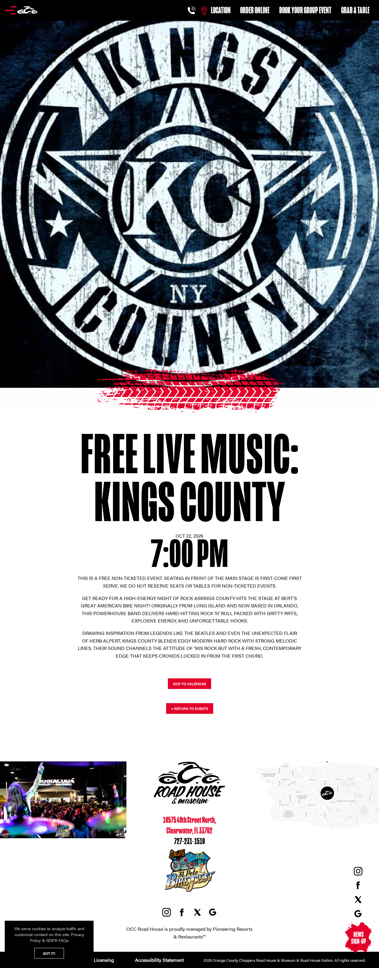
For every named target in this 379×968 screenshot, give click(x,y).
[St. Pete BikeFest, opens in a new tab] (189, 892)
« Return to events (189, 708)
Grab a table (355, 10)
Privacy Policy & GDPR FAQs (57, 937)
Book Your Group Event (305, 10)
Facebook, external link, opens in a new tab (358, 885)
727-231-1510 (189, 841)
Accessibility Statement (159, 959)
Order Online (254, 10)
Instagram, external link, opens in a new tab (358, 871)
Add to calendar (189, 683)
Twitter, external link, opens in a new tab (358, 899)
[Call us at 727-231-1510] (192, 10)
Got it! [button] (49, 953)
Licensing (104, 959)
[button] (21, 10)
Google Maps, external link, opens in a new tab (358, 914)
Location (221, 10)
